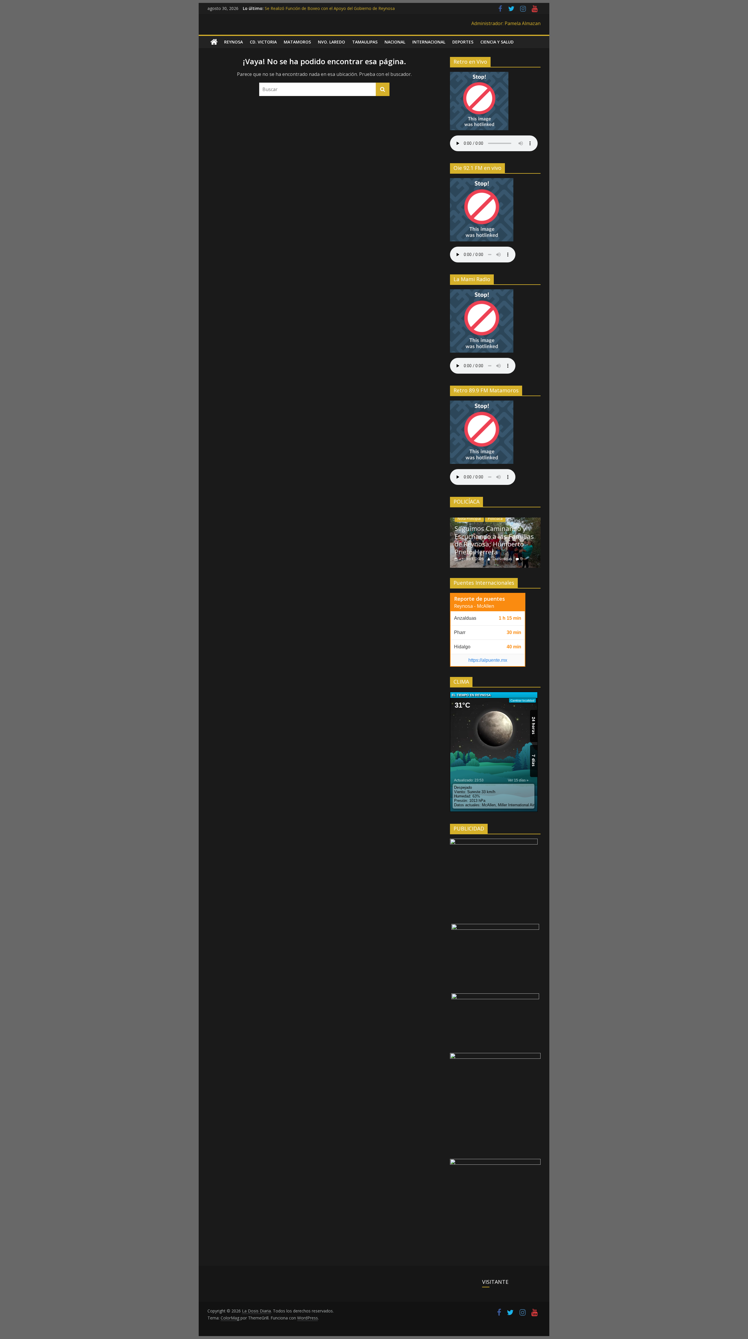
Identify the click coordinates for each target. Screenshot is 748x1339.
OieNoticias (503, 558)
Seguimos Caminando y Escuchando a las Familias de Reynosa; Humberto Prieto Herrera (494, 540)
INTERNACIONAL (428, 42)
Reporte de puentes (479, 598)
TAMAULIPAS (365, 42)
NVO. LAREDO (331, 42)
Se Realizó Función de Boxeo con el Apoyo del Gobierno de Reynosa (330, 8)
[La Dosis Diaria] (214, 42)
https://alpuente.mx (487, 660)
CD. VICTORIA (263, 42)
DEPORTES (462, 42)
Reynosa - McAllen (474, 606)
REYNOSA (233, 42)
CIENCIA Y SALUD (497, 42)
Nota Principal (469, 518)
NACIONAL (395, 42)
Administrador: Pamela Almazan (506, 23)
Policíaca (495, 518)
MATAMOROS (297, 42)
